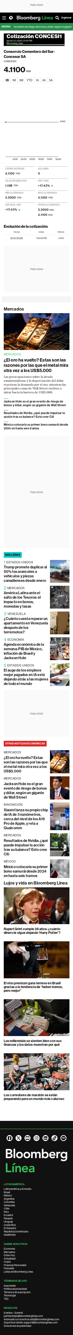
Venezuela (9, 1205)
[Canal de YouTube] (28, 1138)
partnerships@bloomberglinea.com (23, 1315)
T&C (6, 1298)
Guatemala (10, 1234)
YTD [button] (29, 80)
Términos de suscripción (17, 1292)
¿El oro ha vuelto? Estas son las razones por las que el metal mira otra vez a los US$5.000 (36, 365)
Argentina (9, 1198)
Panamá (8, 1218)
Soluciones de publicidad (17, 1325)
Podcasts (9, 1268)
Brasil (7, 1192)
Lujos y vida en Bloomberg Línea (36, 883)
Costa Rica (10, 1224)
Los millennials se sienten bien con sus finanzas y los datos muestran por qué (33, 1043)
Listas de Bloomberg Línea (18, 1271)
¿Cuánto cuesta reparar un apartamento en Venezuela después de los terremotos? (26, 625)
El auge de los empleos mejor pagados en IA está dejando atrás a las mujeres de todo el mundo (26, 677)
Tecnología (10, 1295)
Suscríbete (10, 1285)
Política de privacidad (15, 1288)
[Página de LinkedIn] (45, 1138)
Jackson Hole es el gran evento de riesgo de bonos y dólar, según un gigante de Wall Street (35, 403)
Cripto (7, 1261)
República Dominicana (16, 1231)
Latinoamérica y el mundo (17, 1188)
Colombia (9, 1201)
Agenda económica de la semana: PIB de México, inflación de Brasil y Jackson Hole (24, 651)
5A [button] (51, 80)
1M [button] (14, 80)
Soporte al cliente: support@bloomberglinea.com (30, 1322)
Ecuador (8, 1215)
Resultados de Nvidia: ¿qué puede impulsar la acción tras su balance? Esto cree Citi (34, 415)
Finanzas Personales (15, 1265)
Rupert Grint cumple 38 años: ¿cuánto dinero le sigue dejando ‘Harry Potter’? (32, 931)
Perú (6, 1211)
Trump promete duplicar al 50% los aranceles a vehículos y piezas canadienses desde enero (25, 574)
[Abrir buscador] (57, 17)
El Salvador (10, 1228)
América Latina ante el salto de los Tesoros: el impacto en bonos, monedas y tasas (22, 600)
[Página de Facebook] (10, 1138)
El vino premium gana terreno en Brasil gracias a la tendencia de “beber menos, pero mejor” (33, 987)
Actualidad (10, 1258)
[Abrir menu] (4, 17)
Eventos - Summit (13, 1312)
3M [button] (21, 80)
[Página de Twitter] (19, 1138)
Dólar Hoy (9, 1255)
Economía (9, 1248)
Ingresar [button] (66, 17)
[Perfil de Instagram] (36, 1138)
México (8, 1195)
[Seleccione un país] (11, 18)
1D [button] (7, 80)
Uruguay (8, 1221)
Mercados (14, 309)
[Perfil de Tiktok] (54, 1138)
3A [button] (44, 80)
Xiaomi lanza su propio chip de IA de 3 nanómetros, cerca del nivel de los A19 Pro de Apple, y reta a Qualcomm (26, 819)
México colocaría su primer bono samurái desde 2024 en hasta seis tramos (36, 426)
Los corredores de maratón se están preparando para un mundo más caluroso (34, 1097)
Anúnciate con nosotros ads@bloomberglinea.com (31, 1319)
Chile (6, 1208)
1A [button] (37, 80)
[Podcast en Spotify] (63, 1138)
